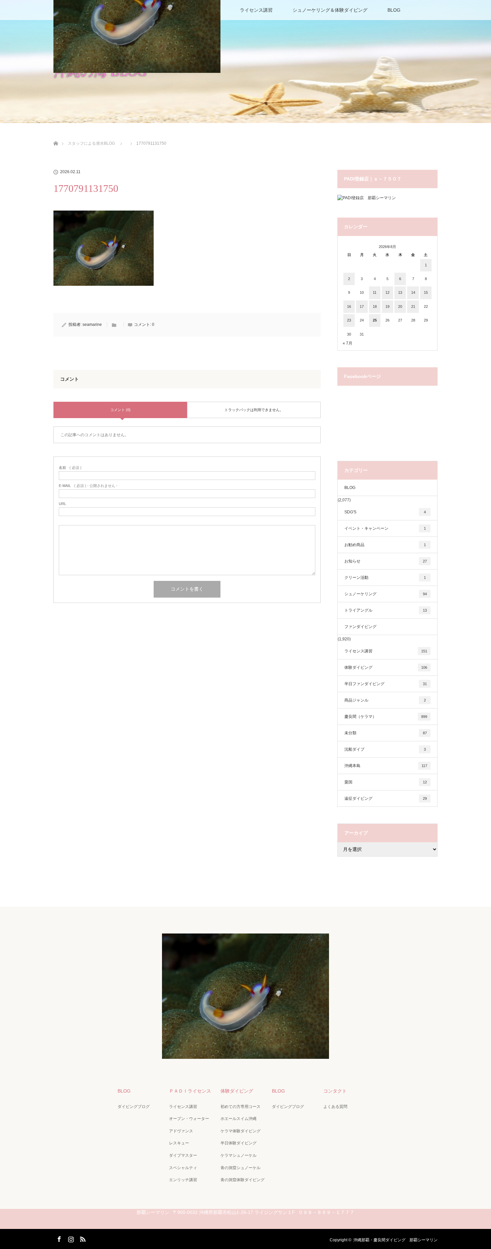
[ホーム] (55, 135)
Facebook (58, 1238)
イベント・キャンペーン (385, 528)
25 (375, 320)
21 (413, 306)
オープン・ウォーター (189, 1118)
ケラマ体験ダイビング (240, 1131)
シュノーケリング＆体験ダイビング (330, 10)
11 (374, 292)
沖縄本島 (385, 765)
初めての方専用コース (240, 1106)
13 (400, 292)
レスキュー (179, 1143)
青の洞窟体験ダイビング (242, 1179)
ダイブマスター (183, 1155)
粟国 (385, 782)
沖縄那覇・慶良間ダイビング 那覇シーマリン (395, 1240)
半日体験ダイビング (238, 1143)
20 (400, 306)
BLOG (393, 10)
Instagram (70, 1238)
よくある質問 (335, 1106)
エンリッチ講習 (183, 1179)
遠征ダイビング (385, 798)
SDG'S (385, 512)
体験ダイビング (385, 667)
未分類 (385, 733)
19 (387, 306)
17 (362, 306)
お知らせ (385, 561)
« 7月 (347, 343)
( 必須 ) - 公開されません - (88, 486)
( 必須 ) (70, 468)
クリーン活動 (385, 577)
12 (387, 292)
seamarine (92, 324)
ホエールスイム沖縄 (238, 1118)
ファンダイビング (360, 626)
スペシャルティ (183, 1167)
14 (413, 292)
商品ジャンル (385, 700)
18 (375, 306)
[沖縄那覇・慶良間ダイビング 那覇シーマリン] (245, 1054)
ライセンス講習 (256, 10)
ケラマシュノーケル (238, 1155)
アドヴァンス (181, 1131)
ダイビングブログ (134, 1106)
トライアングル (385, 610)
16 (349, 306)
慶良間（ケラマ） (385, 716)
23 (349, 320)
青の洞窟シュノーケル (240, 1167)
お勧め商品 (385, 544)
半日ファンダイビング (385, 683)
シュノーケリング (385, 594)
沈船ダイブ (385, 749)
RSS (82, 1238)
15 (426, 292)
